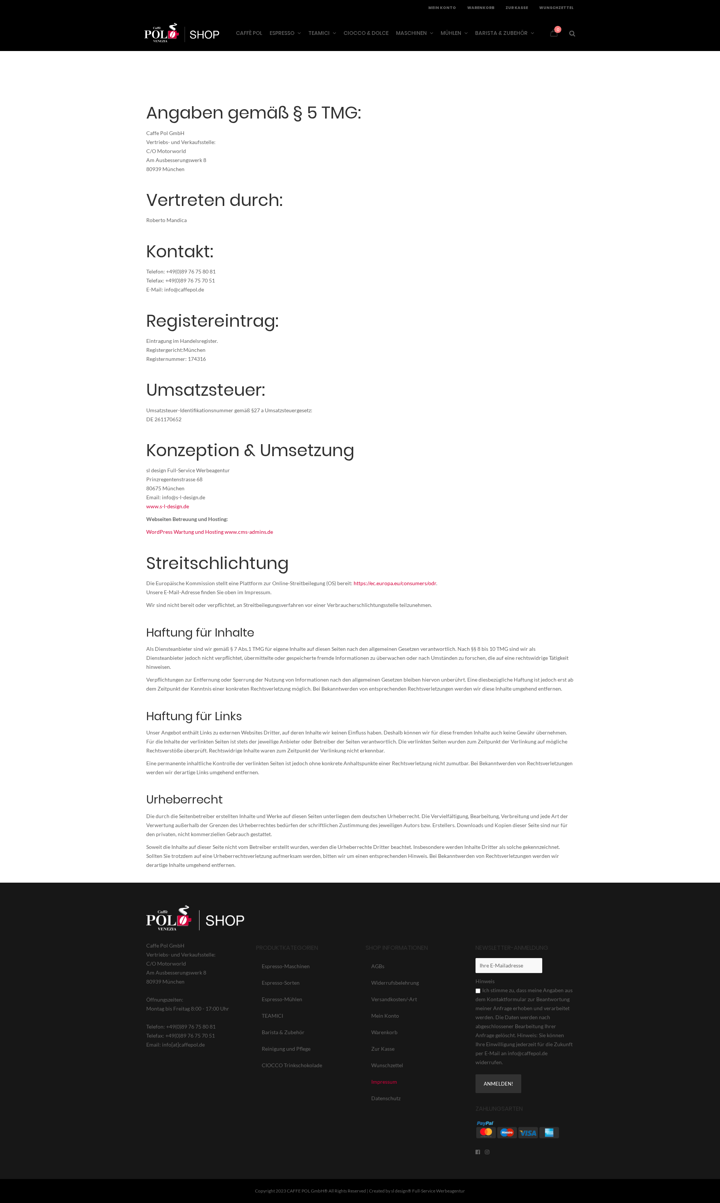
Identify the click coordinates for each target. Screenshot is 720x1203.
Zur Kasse (382, 1048)
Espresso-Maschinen (286, 966)
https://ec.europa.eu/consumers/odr (395, 583)
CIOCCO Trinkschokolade (292, 1065)
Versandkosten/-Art (394, 999)
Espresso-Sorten (281, 982)
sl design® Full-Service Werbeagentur (428, 1191)
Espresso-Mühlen (282, 999)
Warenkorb (384, 1032)
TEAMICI (272, 1015)
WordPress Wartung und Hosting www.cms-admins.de (209, 532)
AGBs (377, 966)
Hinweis (485, 981)
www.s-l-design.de (167, 506)
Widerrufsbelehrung (395, 982)
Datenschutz (385, 1098)
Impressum (384, 1081)
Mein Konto (385, 1015)
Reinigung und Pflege (286, 1048)
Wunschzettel (387, 1065)
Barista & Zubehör (283, 1032)
